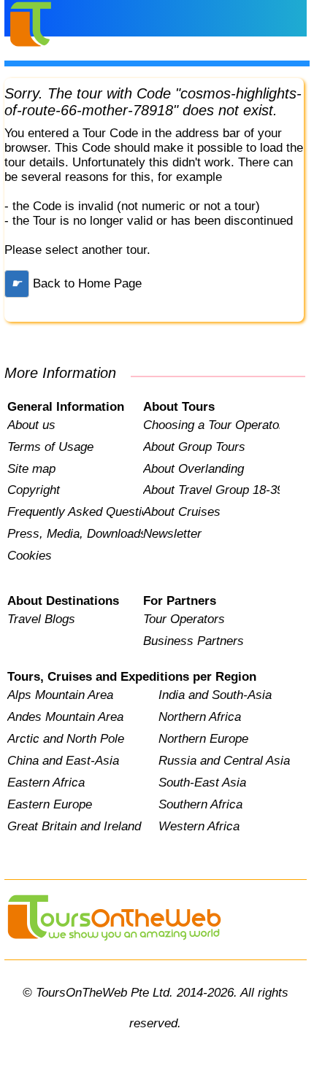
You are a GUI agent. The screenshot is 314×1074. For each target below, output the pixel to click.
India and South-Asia (215, 695)
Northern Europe (203, 739)
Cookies (29, 556)
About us (31, 425)
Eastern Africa (46, 782)
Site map (31, 469)
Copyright (33, 490)
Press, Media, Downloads (75, 534)
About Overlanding (193, 469)
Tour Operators (184, 619)
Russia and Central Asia (224, 761)
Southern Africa (200, 804)
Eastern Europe (49, 804)
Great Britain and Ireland (74, 826)
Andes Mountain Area (65, 717)
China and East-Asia (63, 761)
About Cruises (182, 512)
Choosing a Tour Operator (211, 425)
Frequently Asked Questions (75, 512)
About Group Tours (194, 447)
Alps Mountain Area (60, 695)
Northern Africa (199, 717)
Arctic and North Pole (65, 739)
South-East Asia (202, 782)
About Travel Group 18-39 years (211, 490)
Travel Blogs (41, 619)
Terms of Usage (50, 447)
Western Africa (199, 826)
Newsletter (172, 534)
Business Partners (193, 641)
